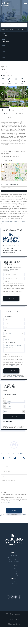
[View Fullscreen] (3, 170)
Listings (7, 221)
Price (4, 398)
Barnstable (16, 221)
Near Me (20, 29)
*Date (4, 330)
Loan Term (6, 390)
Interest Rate (7, 408)
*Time (4, 336)
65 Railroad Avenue (14, 561)
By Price (5, 59)
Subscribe (11, 298)
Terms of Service (18, 376)
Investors (14, 586)
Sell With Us (14, 584)
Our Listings (14, 571)
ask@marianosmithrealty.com (14, 558)
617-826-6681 (8, 248)
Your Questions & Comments (10, 342)
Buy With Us (14, 582)
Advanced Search (7, 29)
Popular (5, 35)
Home (2, 221)
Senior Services (14, 588)
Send (14, 510)
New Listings (14, 573)
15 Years (13, 394)
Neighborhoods (7, 41)
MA (11, 221)
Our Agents (12, 252)
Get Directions (14, 191)
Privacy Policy (14, 293)
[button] (25, 25)
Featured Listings (14, 575)
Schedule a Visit (19, 312)
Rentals (5, 47)
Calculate (14, 416)
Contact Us (6, 252)
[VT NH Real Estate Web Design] (14, 624)
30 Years (7, 394)
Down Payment (7, 403)
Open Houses (6, 53)
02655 (3, 223)
